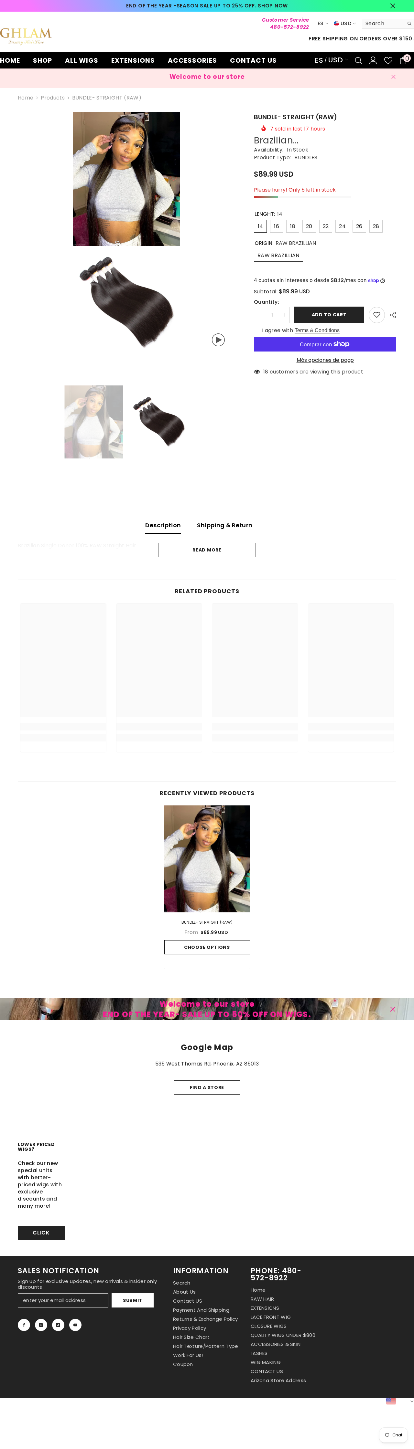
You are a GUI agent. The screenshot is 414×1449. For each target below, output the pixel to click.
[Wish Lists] (388, 61)
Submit (132, 1300)
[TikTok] (58, 1325)
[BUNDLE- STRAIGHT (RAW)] (207, 858)
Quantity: (266, 301)
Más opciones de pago (325, 359)
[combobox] (383, 23)
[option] (207, 6)
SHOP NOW (273, 5)
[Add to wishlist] (377, 315)
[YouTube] (75, 1325)
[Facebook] (24, 1325)
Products (53, 97)
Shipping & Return (224, 525)
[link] (63, 726)
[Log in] (373, 60)
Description (163, 525)
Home (25, 97)
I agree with (277, 330)
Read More (206, 550)
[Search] (388, 24)
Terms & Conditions (317, 330)
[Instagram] (41, 1325)
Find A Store (207, 1087)
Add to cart (329, 314)
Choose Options (207, 947)
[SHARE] (390, 315)
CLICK (41, 1232)
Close (392, 6)
